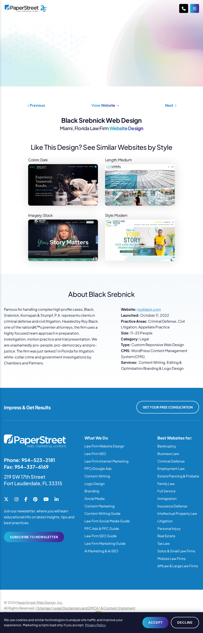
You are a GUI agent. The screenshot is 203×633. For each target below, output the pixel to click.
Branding (91, 491)
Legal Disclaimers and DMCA (75, 608)
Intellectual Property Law (177, 513)
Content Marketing (99, 506)
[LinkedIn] (56, 499)
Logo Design (94, 483)
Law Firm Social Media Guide (107, 521)
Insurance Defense (172, 506)
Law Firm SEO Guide (100, 536)
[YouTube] (46, 499)
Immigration (167, 498)
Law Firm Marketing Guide (104, 543)
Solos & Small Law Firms (176, 551)
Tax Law (163, 543)
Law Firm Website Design (104, 446)
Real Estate (166, 536)
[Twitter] (6, 499)
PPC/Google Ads (98, 468)
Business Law (168, 453)
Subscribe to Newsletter (34, 537)
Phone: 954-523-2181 (29, 460)
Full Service (166, 491)
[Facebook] (25, 499)
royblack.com (149, 309)
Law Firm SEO (95, 453)
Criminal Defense (171, 461)
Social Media (94, 498)
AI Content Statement (118, 608)
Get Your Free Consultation (168, 407)
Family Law (166, 483)
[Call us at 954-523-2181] (183, 8)
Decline (185, 622)
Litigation (165, 521)
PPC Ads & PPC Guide (101, 528)
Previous (37, 105)
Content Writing (97, 476)
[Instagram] (16, 499)
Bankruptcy (166, 446)
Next (169, 105)
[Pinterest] (35, 499)
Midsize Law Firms (171, 558)
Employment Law (171, 468)
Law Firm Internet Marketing (106, 461)
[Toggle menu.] (194, 8)
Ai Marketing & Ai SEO (101, 551)
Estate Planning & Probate (178, 476)
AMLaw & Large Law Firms (177, 566)
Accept (155, 622)
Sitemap (44, 608)
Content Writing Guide (102, 513)
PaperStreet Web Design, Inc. (39, 602)
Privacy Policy (95, 625)
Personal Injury (169, 528)
